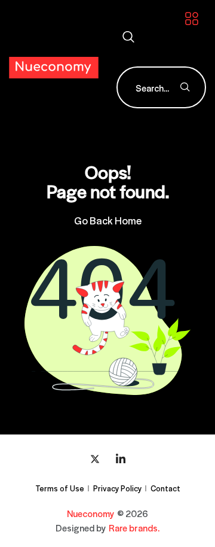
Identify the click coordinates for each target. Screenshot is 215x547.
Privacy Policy (117, 488)
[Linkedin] (121, 458)
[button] (128, 38)
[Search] (185, 87)
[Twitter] (95, 458)
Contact (165, 488)
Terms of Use (59, 488)
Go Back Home (108, 220)
